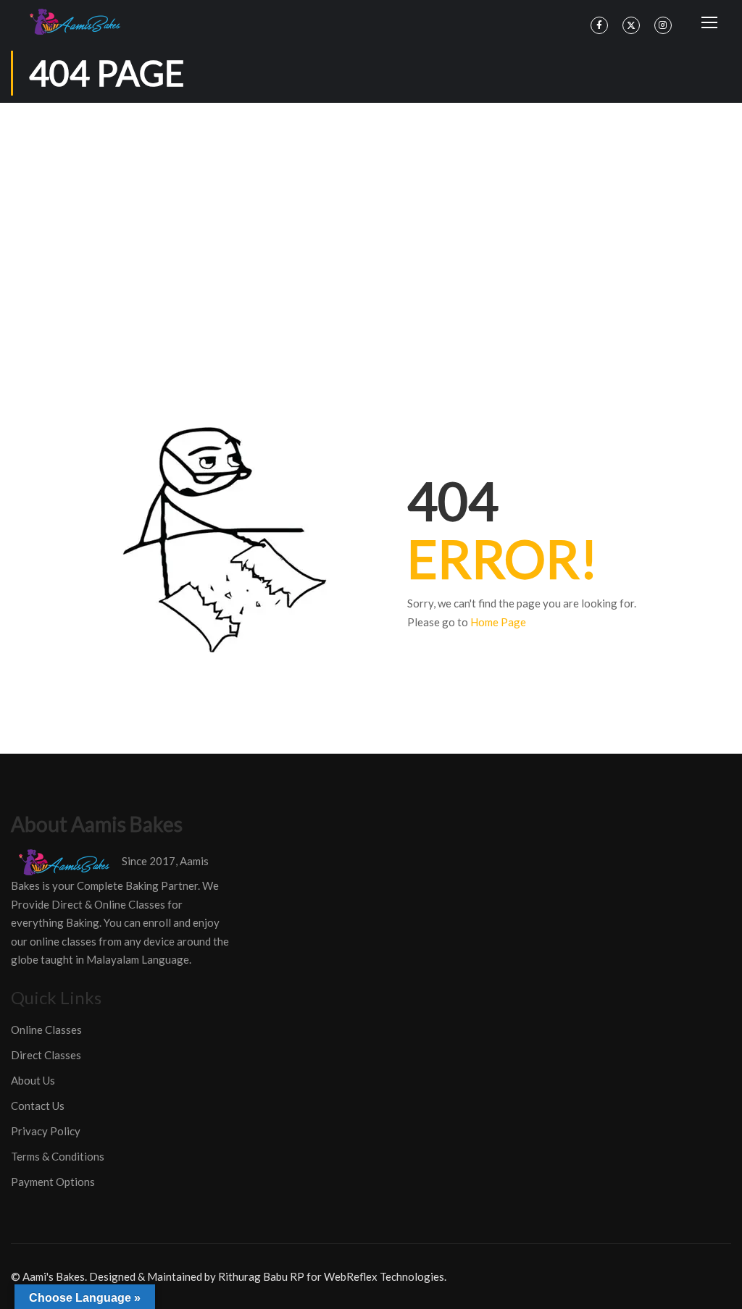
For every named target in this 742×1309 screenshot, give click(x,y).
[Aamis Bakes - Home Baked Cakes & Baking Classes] (77, 21)
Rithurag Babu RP (261, 1276)
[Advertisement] (371, 211)
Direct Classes (46, 1054)
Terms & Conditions (57, 1156)
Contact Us (37, 1105)
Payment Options (53, 1181)
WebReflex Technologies (384, 1276)
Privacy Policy (45, 1130)
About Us (33, 1080)
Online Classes (46, 1029)
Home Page (498, 621)
